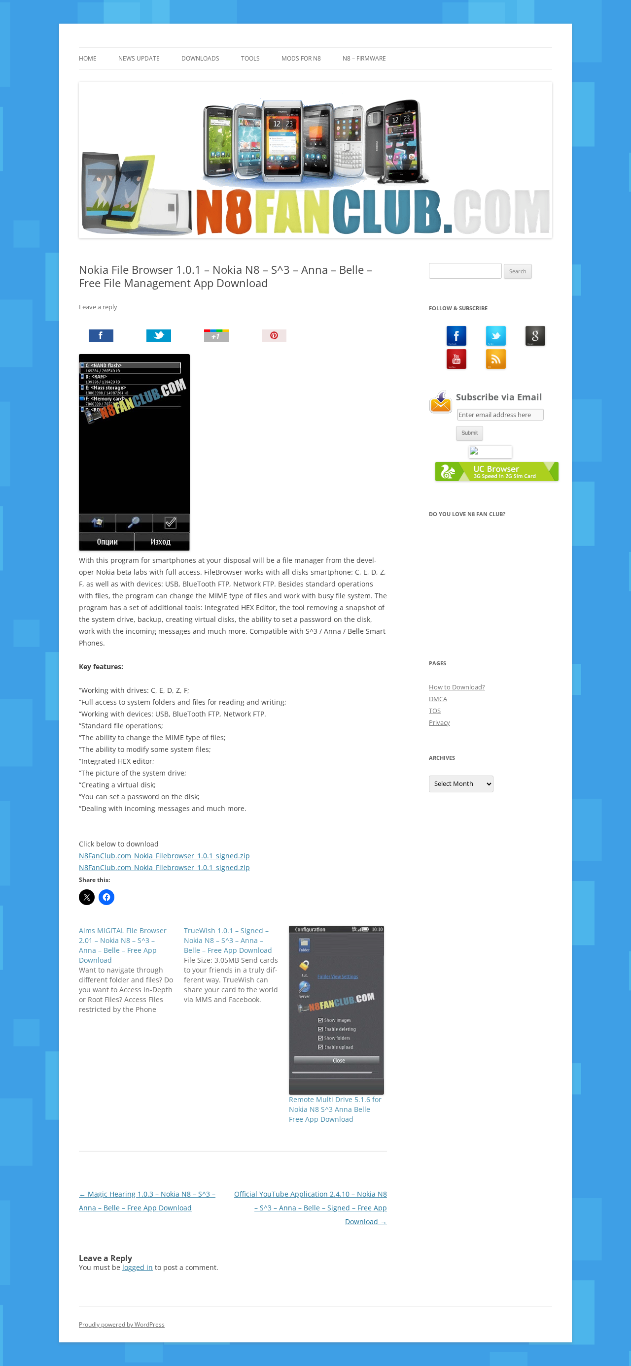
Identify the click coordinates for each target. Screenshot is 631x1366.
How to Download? (457, 687)
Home (88, 58)
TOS (435, 710)
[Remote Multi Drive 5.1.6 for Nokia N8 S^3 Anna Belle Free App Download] (336, 1010)
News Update (139, 58)
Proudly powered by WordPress (122, 1324)
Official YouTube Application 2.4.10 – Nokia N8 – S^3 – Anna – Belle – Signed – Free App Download (310, 1207)
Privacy (439, 722)
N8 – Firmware (364, 58)
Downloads (200, 58)
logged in (137, 1267)
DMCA (438, 698)
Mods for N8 (301, 58)
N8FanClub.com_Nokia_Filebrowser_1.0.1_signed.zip (164, 855)
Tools (250, 58)
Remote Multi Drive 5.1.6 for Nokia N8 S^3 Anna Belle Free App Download (335, 1109)
